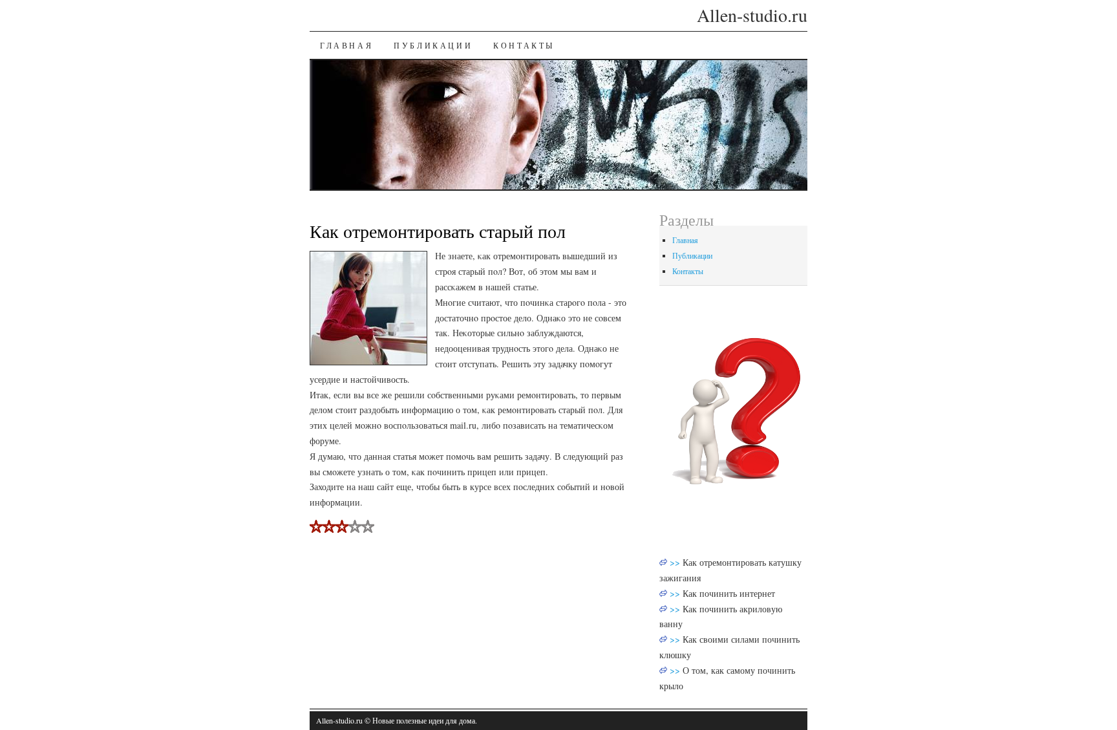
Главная (346, 45)
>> (676, 562)
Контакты (524, 45)
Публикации (433, 45)
